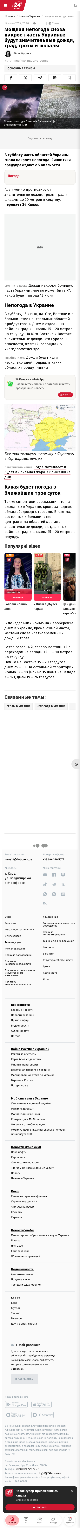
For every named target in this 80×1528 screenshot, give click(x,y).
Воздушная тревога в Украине (30, 1069)
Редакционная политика (19, 929)
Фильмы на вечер (22, 1206)
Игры (46, 979)
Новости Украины (30, 16)
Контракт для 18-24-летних (28, 1119)
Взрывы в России (22, 1080)
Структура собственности (58, 960)
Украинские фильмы (24, 1201)
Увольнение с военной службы (31, 1103)
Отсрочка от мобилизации (28, 1124)
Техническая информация (58, 941)
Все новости (20, 1005)
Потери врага (19, 1085)
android (16, 1404)
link (45, 874)
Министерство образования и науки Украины (40, 1235)
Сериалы (16, 1217)
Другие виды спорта (24, 1323)
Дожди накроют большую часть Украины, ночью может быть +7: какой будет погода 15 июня (39, 290)
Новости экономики (26, 1147)
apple (42, 1404)
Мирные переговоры (24, 1064)
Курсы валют (19, 1157)
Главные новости (22, 1009)
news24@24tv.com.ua (18, 859)
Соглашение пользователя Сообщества (59, 924)
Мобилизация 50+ (22, 1108)
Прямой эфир (20, 1020)
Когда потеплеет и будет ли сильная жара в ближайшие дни (37, 472)
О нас (8, 917)
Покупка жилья (20, 1279)
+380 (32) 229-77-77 (27, 1469)
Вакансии (48, 954)
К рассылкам (24, 1379)
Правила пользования (18, 955)
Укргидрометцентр (34, 61)
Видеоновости (20, 1025)
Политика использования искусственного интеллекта (20, 973)
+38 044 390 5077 (53, 859)
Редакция (10, 923)
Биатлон (16, 1318)
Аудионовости (20, 1031)
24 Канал (10, 16)
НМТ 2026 (17, 1245)
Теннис (15, 1313)
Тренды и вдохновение (26, 1284)
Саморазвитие (20, 1251)
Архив (46, 966)
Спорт (15, 1297)
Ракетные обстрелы (23, 1054)
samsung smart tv (42, 1415)
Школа (15, 1240)
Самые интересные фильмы (29, 1196)
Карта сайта (50, 973)
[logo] (17, 5)
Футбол (16, 1308)
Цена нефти (18, 1152)
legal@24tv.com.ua (50, 1473)
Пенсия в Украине (22, 1178)
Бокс (14, 1302)
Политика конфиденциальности (18, 962)
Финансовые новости (25, 1162)
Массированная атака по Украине (32, 1075)
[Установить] (40, 1499)
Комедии (16, 1212)
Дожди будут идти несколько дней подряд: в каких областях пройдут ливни (32, 362)
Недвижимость (22, 1269)
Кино (15, 1191)
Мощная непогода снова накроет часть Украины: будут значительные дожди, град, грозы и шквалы (60, 16)
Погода (15, 1036)
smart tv (16, 1415)
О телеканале (13, 936)
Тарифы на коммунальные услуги (32, 1167)
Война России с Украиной (30, 1049)
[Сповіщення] (75, 5)
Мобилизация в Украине (29, 1098)
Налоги (15, 1173)
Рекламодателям (15, 949)
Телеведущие (13, 942)
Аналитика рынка (22, 1274)
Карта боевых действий (26, 1059)
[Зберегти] (69, 78)
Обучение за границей (25, 1256)
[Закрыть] (72, 1491)
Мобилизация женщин (25, 1114)
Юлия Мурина (22, 53)
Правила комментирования (54, 933)
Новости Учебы (22, 1230)
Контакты (48, 947)
